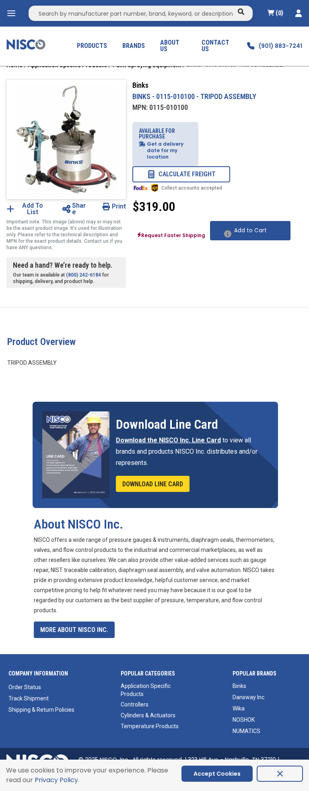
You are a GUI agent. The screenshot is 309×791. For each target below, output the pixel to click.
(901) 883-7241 (280, 46)
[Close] (280, 774)
